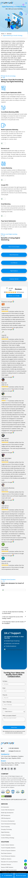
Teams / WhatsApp (7, 701)
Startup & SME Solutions (7, 867)
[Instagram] (8, 769)
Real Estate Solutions (6, 853)
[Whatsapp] (25, 864)
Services (5, 708)
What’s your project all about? (9, 715)
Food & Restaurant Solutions (8, 856)
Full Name (5, 681)
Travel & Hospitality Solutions (8, 847)
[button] (14, 612)
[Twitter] (2, 769)
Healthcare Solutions (6, 859)
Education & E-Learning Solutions (9, 861)
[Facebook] (5, 769)
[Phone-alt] (25, 861)
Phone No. (5, 695)
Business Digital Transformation (9, 870)
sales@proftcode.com (15, 751)
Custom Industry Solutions (7, 845)
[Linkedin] (15, 769)
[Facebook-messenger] (25, 867)
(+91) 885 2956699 (14, 748)
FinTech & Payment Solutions (8, 850)
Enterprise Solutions (6, 864)
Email (4, 688)
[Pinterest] (11, 769)
